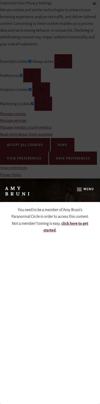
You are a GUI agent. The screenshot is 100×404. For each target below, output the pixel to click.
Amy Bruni (18, 191)
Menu (88, 189)
